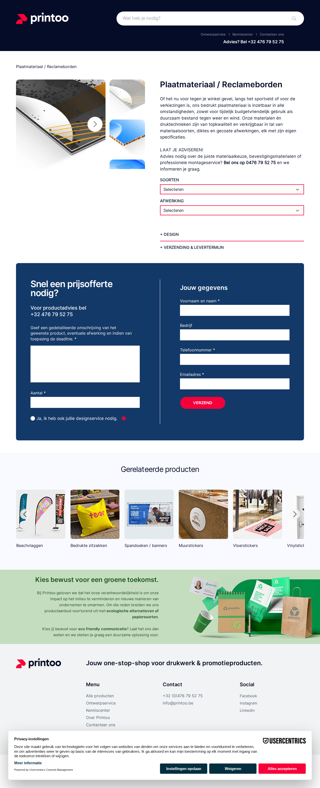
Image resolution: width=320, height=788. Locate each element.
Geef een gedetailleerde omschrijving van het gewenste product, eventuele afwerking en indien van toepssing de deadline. (81, 333)
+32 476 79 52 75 (266, 41)
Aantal (36, 393)
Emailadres (190, 374)
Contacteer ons (272, 34)
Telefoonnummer (196, 350)
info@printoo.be (178, 702)
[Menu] (298, 39)
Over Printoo (98, 717)
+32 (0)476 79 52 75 (183, 695)
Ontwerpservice (213, 34)
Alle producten (100, 695)
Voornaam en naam (199, 301)
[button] (124, 418)
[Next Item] (95, 124)
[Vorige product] (25, 514)
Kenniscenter (242, 34)
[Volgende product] (295, 514)
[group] (160, 521)
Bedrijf (186, 325)
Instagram (248, 703)
